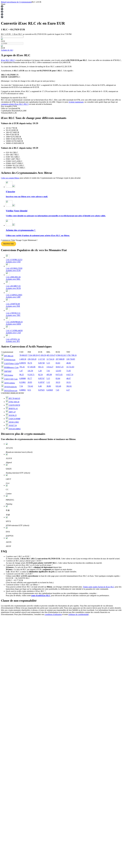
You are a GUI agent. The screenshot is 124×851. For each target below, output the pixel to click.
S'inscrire (13, 685)
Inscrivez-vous (8, 244)
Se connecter (6, 685)
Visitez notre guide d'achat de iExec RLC (98, 587)
